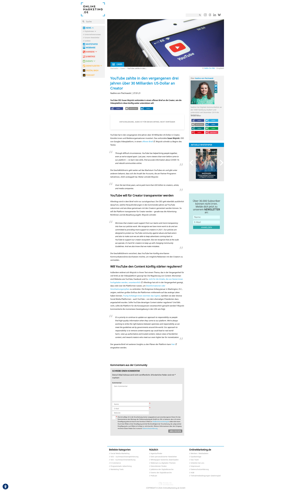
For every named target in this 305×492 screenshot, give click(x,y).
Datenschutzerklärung (150, 428)
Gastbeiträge (196, 457)
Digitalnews (89, 31)
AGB (192, 473)
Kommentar (117, 383)
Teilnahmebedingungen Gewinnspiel (206, 476)
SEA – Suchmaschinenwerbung (123, 460)
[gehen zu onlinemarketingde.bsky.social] (219, 15)
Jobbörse (90, 56)
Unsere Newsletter (92, 38)
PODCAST (90, 75)
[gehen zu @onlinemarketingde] (210, 15)
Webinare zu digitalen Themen (163, 463)
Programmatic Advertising (121, 466)
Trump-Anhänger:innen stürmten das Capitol (141, 295)
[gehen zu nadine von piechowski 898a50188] (216, 88)
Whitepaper (92, 44)
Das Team (195, 460)
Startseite (114, 68)
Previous (192, 163)
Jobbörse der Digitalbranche (162, 469)
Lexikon (88, 41)
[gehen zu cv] (216, 91)
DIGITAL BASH (92, 70)
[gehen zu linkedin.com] (214, 15)
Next (220, 163)
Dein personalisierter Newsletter (164, 457)
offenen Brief (147, 141)
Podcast (154, 476)
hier (173, 344)
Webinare (90, 48)
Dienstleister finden (159, 466)
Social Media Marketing (120, 453)
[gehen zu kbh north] (216, 85)
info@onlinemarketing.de (160, 421)
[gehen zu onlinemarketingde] (205, 15)
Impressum (195, 466)
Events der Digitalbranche (161, 473)
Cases (122, 68)
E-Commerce (116, 463)
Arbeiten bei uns (197, 463)
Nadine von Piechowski (204, 78)
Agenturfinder (156, 453)
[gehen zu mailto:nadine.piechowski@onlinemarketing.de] (216, 83)
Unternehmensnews (93, 35)
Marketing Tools (117, 469)
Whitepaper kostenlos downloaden (165, 460)
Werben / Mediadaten (199, 453)
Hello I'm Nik (209, 68)
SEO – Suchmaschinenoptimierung (124, 457)
